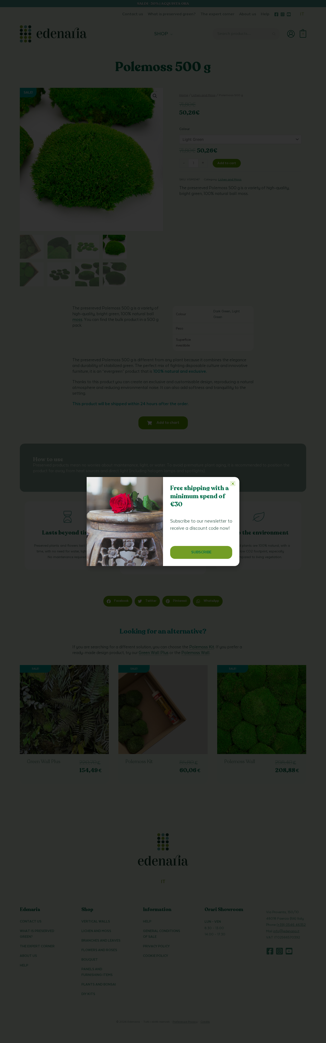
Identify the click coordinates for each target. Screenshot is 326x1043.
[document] (163, 521)
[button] (233, 483)
